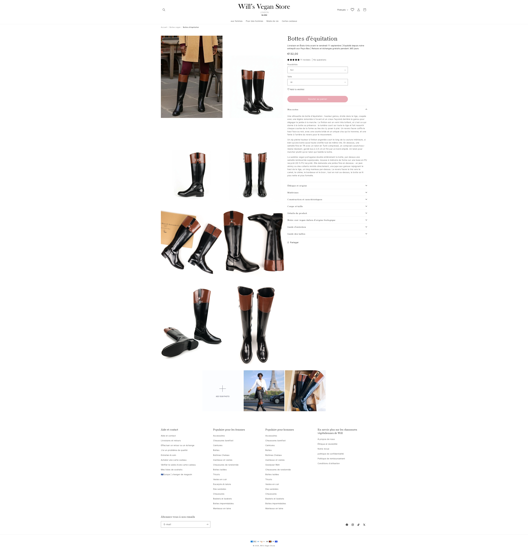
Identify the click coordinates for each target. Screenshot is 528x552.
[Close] (298, 248)
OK (264, 299)
